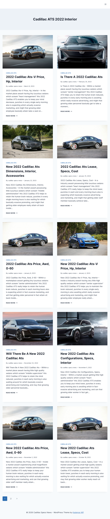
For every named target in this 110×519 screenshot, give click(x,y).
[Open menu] (105, 4)
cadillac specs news (15, 86)
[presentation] (28, 52)
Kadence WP (78, 512)
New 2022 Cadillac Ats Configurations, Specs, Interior (77, 358)
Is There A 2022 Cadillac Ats (82, 77)
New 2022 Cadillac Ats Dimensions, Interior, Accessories (23, 171)
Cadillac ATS (11, 73)
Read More (12, 116)
